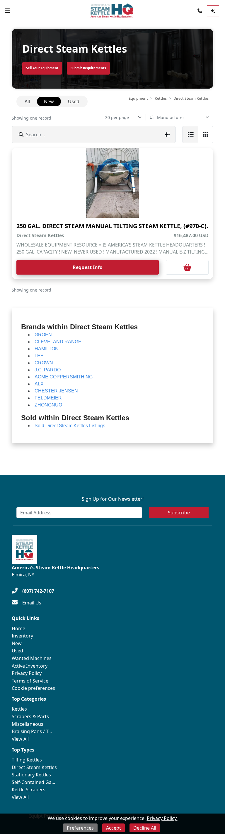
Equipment (138, 98)
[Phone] (199, 10)
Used (17, 650)
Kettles (161, 98)
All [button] (27, 101)
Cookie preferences (33, 688)
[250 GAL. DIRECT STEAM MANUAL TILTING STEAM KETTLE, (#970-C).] (112, 183)
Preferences (80, 828)
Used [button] (73, 101)
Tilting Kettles (27, 760)
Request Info (88, 267)
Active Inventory (29, 666)
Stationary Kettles (31, 774)
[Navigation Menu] (7, 11)
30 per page (117, 117)
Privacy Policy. (162, 818)
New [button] (49, 101)
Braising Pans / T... (32, 731)
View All (20, 739)
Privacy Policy (27, 673)
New (17, 643)
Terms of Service (30, 681)
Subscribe (179, 512)
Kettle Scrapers (28, 789)
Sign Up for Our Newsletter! (113, 499)
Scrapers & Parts (30, 716)
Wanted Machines (32, 658)
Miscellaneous (27, 724)
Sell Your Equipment (42, 68)
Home (18, 628)
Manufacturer (170, 117)
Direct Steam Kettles (34, 767)
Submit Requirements (88, 68)
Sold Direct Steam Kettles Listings (70, 425)
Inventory (22, 636)
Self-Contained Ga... (33, 782)
